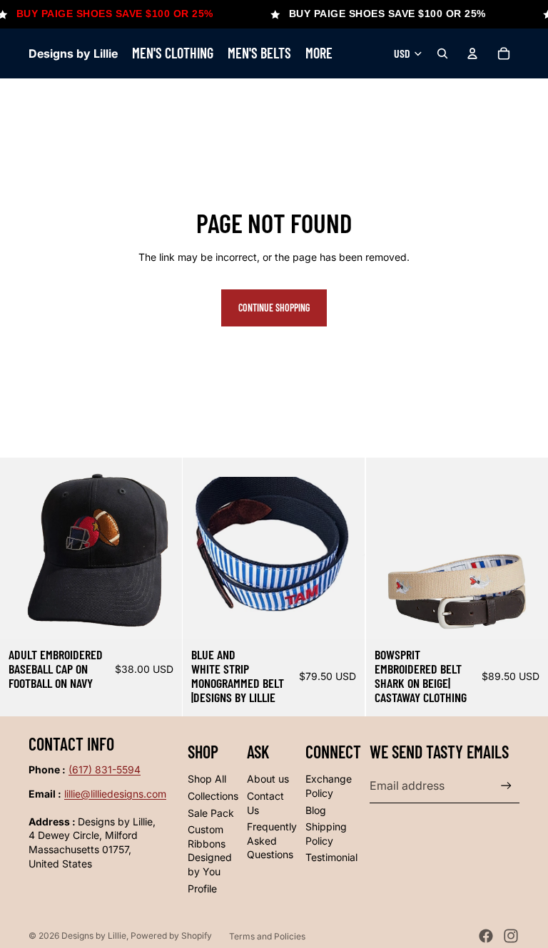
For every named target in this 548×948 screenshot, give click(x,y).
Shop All (207, 779)
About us (268, 779)
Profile (202, 888)
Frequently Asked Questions (272, 840)
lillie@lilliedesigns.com (115, 794)
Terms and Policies (267, 936)
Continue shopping (274, 308)
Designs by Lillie (93, 935)
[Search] (442, 53)
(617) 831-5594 (104, 769)
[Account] (472, 53)
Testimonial (331, 857)
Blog (315, 810)
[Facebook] (485, 935)
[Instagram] (510, 935)
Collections (213, 796)
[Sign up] (506, 786)
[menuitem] (319, 53)
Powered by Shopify (171, 935)
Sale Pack (211, 813)
